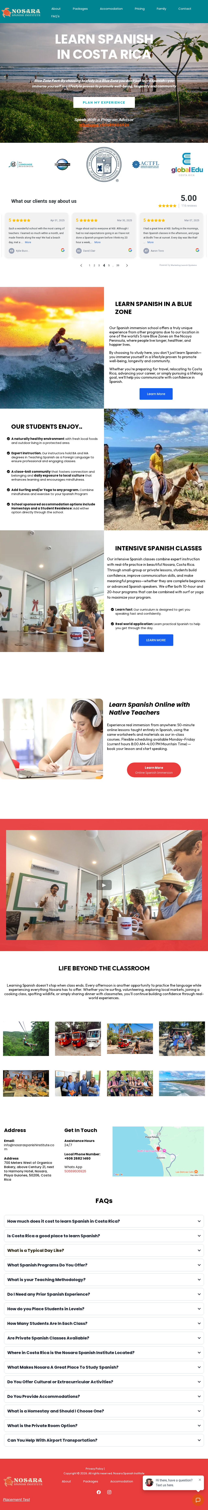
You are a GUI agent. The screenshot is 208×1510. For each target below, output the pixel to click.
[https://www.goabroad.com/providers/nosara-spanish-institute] (62, 164)
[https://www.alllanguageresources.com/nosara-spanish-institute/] (21, 164)
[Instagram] (109, 1492)
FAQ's (55, 16)
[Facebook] (98, 1492)
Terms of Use (113, 1468)
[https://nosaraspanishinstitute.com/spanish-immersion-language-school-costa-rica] (21, 12)
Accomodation (111, 8)
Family (161, 8)
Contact (184, 8)
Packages (80, 8)
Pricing (140, 8)
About (56, 8)
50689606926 (75, 1171)
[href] (158, 1151)
